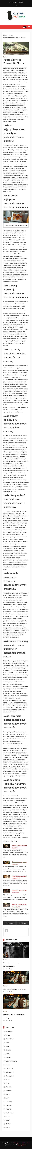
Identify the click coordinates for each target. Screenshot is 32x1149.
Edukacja (8, 1050)
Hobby (7, 1053)
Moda (7, 1065)
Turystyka (8, 1109)
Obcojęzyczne (10, 1076)
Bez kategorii (9, 1031)
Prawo (7, 1083)
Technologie (9, 1101)
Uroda (7, 1116)
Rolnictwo (8, 1090)
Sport (7, 1098)
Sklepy (8, 1094)
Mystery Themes (22, 1145)
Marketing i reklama (11, 1061)
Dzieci (7, 1042)
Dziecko (8, 1046)
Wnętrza (8, 1124)
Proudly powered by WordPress (22, 1143)
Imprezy (8, 1057)
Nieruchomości (10, 1072)
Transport (8, 1105)
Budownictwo (9, 1039)
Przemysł (8, 1087)
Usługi (7, 1120)
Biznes (5, 57)
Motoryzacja (9, 1068)
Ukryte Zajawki (10, 1113)
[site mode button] (25, 27)
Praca (7, 1079)
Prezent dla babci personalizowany (14, 989)
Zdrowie (8, 1127)
